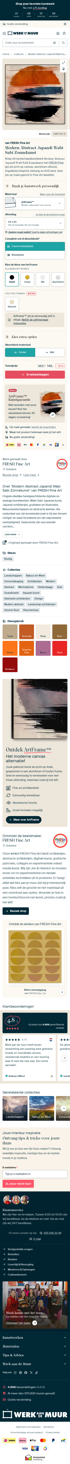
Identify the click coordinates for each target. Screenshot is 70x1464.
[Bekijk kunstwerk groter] (63, 63)
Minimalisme (25, 587)
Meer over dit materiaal (52, 194)
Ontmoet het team (18, 1323)
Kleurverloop (30, 610)
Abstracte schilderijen (17, 598)
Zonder (22, 352)
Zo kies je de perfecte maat (50, 214)
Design (38, 598)
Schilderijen (35, 581)
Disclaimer (48, 1426)
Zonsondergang (13, 581)
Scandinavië (11, 592)
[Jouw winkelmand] (64, 33)
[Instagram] (15, 1373)
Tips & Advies (13, 1355)
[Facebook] (26, 1373)
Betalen (12, 1259)
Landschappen (13, 575)
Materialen (11, 1346)
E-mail (37, 1239)
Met (52, 352)
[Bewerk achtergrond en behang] (63, 69)
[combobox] (27, 43)
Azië (59, 587)
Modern (50, 581)
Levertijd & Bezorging (20, 1264)
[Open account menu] (58, 33)
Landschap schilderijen (42, 604)
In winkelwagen (38, 375)
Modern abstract (14, 604)
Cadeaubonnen (17, 1274)
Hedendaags (45, 587)
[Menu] (4, 33)
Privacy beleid (53, 1432)
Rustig (8, 558)
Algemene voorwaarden (28, 1426)
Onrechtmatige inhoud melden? (26, 1432)
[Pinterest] (20, 1373)
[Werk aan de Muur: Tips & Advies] (65, 1355)
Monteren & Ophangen (21, 1269)
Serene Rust (11, 610)
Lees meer (30, 475)
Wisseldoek (18, 254)
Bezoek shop (11, 475)
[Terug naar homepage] (23, 33)
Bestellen (13, 1254)
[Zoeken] (63, 42)
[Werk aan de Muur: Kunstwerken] (65, 1337)
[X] (31, 1373)
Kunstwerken (13, 1337)
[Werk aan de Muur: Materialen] (65, 1346)
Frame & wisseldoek (22, 246)
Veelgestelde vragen (20, 1249)
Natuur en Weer (35, 575)
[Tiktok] (36, 1373)
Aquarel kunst (31, 592)
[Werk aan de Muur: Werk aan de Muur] (65, 1364)
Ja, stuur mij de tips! (18, 1183)
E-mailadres (10, 1167)
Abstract (9, 587)
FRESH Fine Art (20, 143)
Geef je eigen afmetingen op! (35, 232)
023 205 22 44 (52, 1233)
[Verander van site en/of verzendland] (65, 24)
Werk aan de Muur (17, 1364)
